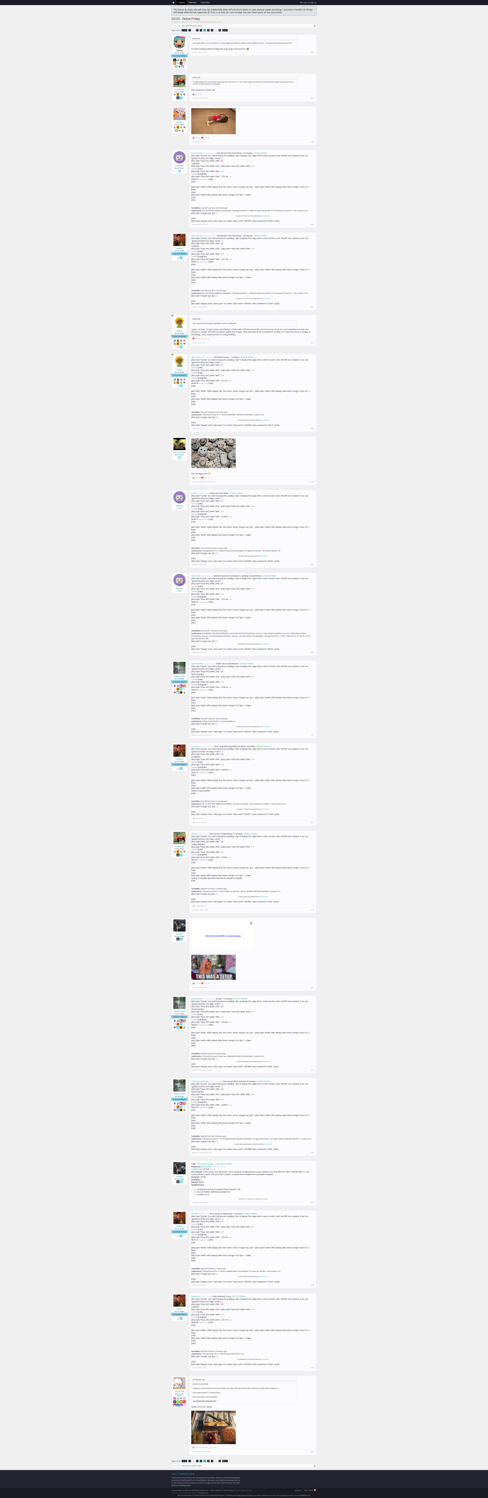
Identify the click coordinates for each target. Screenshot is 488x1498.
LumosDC (209, 22)
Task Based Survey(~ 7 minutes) (210, 1164)
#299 (312, 1368)
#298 (312, 1285)
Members (193, 2)
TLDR (193, 493)
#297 (312, 1202)
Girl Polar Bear (179, 1391)
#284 (312, 224)
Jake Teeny (195, 357)
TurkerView (266, 216)
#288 (312, 482)
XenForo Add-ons (216, 1490)
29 (220, 30)
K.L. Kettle (195, 746)
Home (173, 2)
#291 (312, 735)
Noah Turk (195, 575)
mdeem (179, 248)
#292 (312, 822)
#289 (312, 564)
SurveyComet (197, 998)
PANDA (264, 153)
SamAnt (194, 52)
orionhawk (179, 166)
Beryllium (298, 1490)
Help (305, 1490)
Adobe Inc (195, 1296)
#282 (312, 98)
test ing (179, 122)
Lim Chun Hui (196, 153)
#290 (312, 652)
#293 (312, 910)
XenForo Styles (229, 1490)
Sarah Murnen (197, 663)
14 (201, 30)
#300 (312, 1452)
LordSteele (179, 89)
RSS (315, 1490)
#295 (312, 1070)
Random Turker (179, 676)
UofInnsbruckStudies (200, 1081)
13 (197, 30)
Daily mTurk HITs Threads (190, 22)
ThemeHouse (203, 1493)
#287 (312, 428)
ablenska (179, 506)
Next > (225, 30)
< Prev (184, 30)
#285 (312, 307)
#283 (312, 142)
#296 (312, 1153)
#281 (312, 52)
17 (212, 30)
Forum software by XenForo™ (190, 1490)
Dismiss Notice (314, 9)
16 (208, 30)
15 (204, 30)
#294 (312, 987)
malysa (179, 331)
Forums (182, 2)
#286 (312, 343)
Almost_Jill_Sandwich (179, 452)
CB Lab (194, 833)
